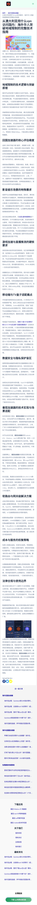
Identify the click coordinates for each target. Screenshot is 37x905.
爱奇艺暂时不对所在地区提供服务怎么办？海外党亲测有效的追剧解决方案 (18, 770)
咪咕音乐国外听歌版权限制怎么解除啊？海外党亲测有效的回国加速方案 (18, 787)
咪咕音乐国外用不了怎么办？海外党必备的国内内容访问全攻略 (18, 776)
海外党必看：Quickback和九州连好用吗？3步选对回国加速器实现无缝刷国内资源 (18, 701)
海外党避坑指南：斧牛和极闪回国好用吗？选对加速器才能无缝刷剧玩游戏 (18, 723)
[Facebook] (4, 681)
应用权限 (18, 842)
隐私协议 (18, 837)
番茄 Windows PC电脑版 (18, 809)
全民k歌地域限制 (24, 217)
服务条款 (18, 833)
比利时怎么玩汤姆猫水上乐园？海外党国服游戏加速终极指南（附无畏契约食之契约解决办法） (18, 741)
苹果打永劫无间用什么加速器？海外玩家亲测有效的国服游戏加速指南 (18, 735)
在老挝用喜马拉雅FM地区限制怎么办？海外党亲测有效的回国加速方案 (18, 781)
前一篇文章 (19, 689)
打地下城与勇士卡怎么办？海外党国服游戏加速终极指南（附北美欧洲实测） (18, 752)
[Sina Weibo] (10, 681)
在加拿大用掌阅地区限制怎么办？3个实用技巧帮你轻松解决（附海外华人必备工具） (18, 793)
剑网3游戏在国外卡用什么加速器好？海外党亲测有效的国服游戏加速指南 (18, 747)
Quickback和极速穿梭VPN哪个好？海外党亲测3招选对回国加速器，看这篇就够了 (18, 718)
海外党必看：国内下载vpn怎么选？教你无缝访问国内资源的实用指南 (18, 712)
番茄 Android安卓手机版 (19, 823)
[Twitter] (7, 681)
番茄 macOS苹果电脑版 (18, 813)
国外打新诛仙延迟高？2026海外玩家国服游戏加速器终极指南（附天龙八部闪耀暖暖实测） (18, 758)
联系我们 (18, 846)
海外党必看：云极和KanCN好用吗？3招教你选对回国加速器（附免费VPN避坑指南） (18, 706)
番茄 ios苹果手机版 (18, 818)
